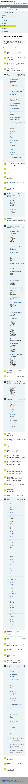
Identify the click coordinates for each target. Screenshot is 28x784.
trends (13, 152)
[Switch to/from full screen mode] (19, 3)
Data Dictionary (13, 9)
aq (8, 52)
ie (12, 564)
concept (13, 403)
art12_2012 (10, 57)
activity (13, 200)
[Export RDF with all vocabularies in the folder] (24, 76)
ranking (13, 136)
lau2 (8, 499)
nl (12, 591)
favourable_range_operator (14, 89)
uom (8, 758)
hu (12, 559)
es (12, 545)
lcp (8, 638)
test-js (13, 708)
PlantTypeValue (14, 338)
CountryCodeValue (14, 271)
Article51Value (14, 231)
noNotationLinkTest (14, 704)
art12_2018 (10, 63)
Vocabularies (5, 25)
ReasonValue (14, 343)
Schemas (4, 23)
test (8, 666)
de (12, 527)
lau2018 (9, 631)
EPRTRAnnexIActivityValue (14, 289)
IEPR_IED (10, 477)
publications (11, 655)
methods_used (14, 108)
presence (14, 126)
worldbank (10, 769)
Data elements (5, 20)
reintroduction (14, 140)
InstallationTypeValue (14, 312)
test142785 (14, 714)
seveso (9, 660)
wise (8, 763)
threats (13, 145)
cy (12, 517)
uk (12, 624)
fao (8, 376)
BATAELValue (14, 252)
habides (9, 439)
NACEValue (14, 318)
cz (12, 521)
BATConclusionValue (14, 257)
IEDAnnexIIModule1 (11, 456)
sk (12, 619)
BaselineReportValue (14, 246)
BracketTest (14, 674)
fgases (9, 381)
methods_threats (14, 103)
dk (12, 531)
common (10, 177)
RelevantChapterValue (14, 354)
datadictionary (11, 182)
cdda (8, 173)
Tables (3, 17)
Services (4, 28)
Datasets (4, 15)
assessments (14, 79)
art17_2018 (10, 163)
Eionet (8, 9)
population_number (14, 117)
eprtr (8, 193)
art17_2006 (10, 68)
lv (12, 582)
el (12, 541)
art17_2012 (10, 74)
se (12, 610)
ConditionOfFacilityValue (14, 263)
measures (14, 94)
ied (8, 450)
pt (12, 601)
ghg (8, 433)
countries (14, 387)
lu (12, 578)
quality (13, 131)
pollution (14, 113)
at (12, 503)
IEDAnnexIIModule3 (11, 461)
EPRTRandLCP (11, 219)
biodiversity (10, 169)
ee (12, 536)
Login (16, 3)
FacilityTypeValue (14, 297)
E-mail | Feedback (6, 779)
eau (12, 685)
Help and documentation (7, 12)
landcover (10, 489)
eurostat (9, 370)
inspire (9, 484)
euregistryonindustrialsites (11, 226)
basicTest (14, 670)
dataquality (10, 188)
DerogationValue (14, 280)
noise (9, 649)
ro (12, 605)
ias (8, 444)
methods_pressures (14, 99)
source (13, 414)
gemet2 (9, 399)
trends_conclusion (14, 157)
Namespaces (5, 31)
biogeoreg (14, 85)
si (12, 614)
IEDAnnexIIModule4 (11, 470)
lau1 (8, 495)
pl (12, 596)
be (12, 507)
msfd (8, 644)
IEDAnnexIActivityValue (14, 302)
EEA (8, 1)
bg (12, 512)
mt (12, 587)
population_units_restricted (14, 122)
